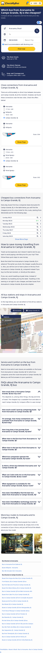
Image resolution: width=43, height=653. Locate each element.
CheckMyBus (4, 651)
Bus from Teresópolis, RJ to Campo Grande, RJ (15, 635)
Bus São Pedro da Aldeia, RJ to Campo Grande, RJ (16, 629)
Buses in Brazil (13, 651)
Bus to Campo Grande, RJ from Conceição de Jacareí (17, 599)
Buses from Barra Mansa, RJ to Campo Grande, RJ (16, 590)
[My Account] (27, 3)
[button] (21, 332)
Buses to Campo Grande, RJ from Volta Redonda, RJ (17, 642)
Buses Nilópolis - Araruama (10, 569)
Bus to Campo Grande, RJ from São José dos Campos (17, 625)
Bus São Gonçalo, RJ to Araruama (12, 573)
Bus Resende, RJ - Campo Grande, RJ (12, 619)
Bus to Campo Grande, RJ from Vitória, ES (14, 638)
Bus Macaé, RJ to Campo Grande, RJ (12, 606)
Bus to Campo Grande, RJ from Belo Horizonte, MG (17, 593)
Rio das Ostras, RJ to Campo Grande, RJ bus (15, 622)
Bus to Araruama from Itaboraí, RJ (12, 566)
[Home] (12, 3)
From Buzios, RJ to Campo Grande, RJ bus (14, 583)
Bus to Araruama (23, 651)
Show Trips (21, 142)
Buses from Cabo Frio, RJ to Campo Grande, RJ (15, 596)
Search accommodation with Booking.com (18, 44)
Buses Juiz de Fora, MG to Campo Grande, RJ (15, 603)
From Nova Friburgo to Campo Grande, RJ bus (15, 613)
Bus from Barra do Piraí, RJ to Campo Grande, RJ (16, 586)
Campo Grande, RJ (34, 312)
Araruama (18, 312)
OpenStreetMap (33, 354)
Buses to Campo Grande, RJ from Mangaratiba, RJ (16, 609)
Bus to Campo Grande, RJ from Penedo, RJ (14, 616)
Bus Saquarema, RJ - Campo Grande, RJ (13, 632)
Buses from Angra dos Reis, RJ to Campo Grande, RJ (17, 580)
